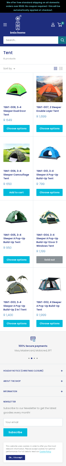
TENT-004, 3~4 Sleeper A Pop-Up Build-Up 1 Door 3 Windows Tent (47, 240)
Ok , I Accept (15, 457)
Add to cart (16, 192)
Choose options (17, 128)
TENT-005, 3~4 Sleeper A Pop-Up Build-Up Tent (14, 238)
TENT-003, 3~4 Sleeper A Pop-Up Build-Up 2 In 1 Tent (15, 305)
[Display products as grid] (55, 68)
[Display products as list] (61, 68)
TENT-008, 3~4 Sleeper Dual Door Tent (14, 111)
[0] (60, 25)
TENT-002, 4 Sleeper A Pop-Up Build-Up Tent (48, 305)
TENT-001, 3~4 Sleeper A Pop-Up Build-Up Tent (47, 174)
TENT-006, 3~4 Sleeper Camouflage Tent (16, 174)
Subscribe (15, 432)
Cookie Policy (45, 451)
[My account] (53, 25)
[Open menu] (5, 24)
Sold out (49, 259)
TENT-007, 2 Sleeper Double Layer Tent (48, 109)
